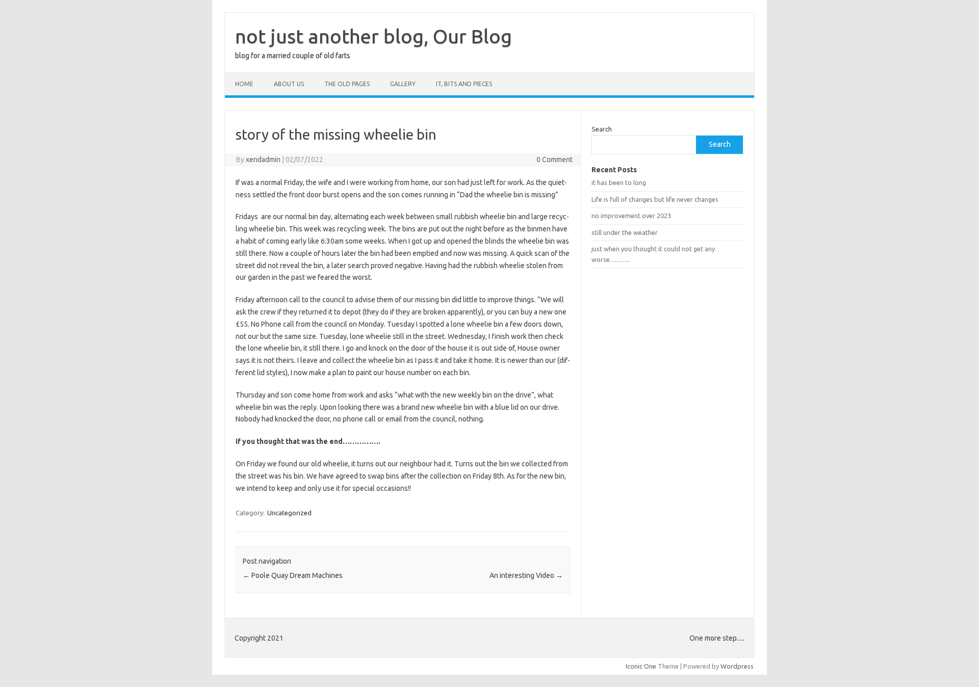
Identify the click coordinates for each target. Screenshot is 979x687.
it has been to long (618, 182)
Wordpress (737, 666)
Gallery (403, 84)
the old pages (347, 84)
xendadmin (263, 159)
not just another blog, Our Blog (373, 36)
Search (601, 129)
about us (289, 84)
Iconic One (641, 666)
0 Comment (554, 159)
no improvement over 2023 (631, 215)
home (244, 84)
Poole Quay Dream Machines (293, 575)
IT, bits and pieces (464, 84)
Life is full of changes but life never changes (654, 199)
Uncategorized (289, 512)
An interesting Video (526, 575)
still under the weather (624, 232)
